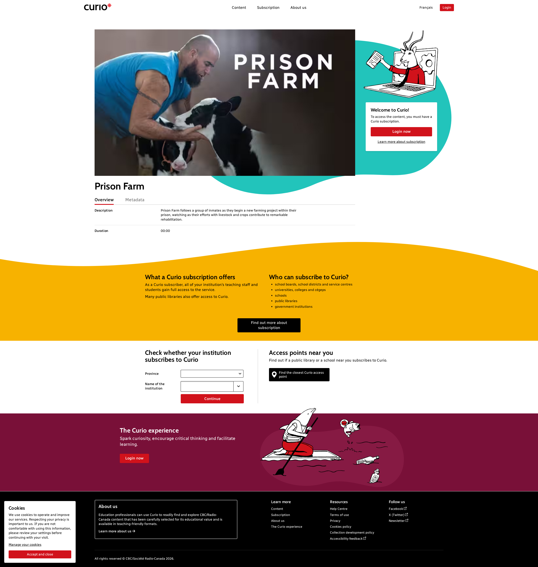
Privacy (335, 521)
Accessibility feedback (346, 539)
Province (152, 374)
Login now (401, 131)
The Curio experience (286, 527)
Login (447, 7)
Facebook (396, 509)
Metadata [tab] (134, 199)
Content (277, 509)
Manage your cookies (25, 545)
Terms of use (339, 515)
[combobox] (207, 386)
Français (426, 7)
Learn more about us (115, 531)
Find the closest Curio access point (301, 375)
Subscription (280, 515)
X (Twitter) (396, 515)
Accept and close (40, 554)
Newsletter (397, 521)
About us (278, 521)
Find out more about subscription (269, 325)
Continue (212, 398)
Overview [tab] (104, 199)
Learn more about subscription (401, 142)
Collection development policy (352, 532)
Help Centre (338, 509)
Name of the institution (155, 386)
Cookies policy (340, 527)
